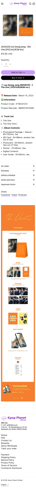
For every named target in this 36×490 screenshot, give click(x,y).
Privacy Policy (7, 463)
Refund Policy (7, 460)
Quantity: (5, 60)
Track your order (9, 448)
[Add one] (10, 64)
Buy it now (17, 78)
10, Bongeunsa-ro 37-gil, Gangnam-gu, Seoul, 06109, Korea (14, 428)
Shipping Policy (8, 457)
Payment (5, 454)
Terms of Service (9, 465)
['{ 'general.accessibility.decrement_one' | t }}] (2, 64)
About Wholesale (9, 446)
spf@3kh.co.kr (12, 425)
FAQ (3, 438)
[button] (30, 3)
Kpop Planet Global (15, 480)
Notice (4, 435)
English (4, 485)
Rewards (5, 443)
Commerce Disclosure (11, 468)
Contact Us (6, 440)
